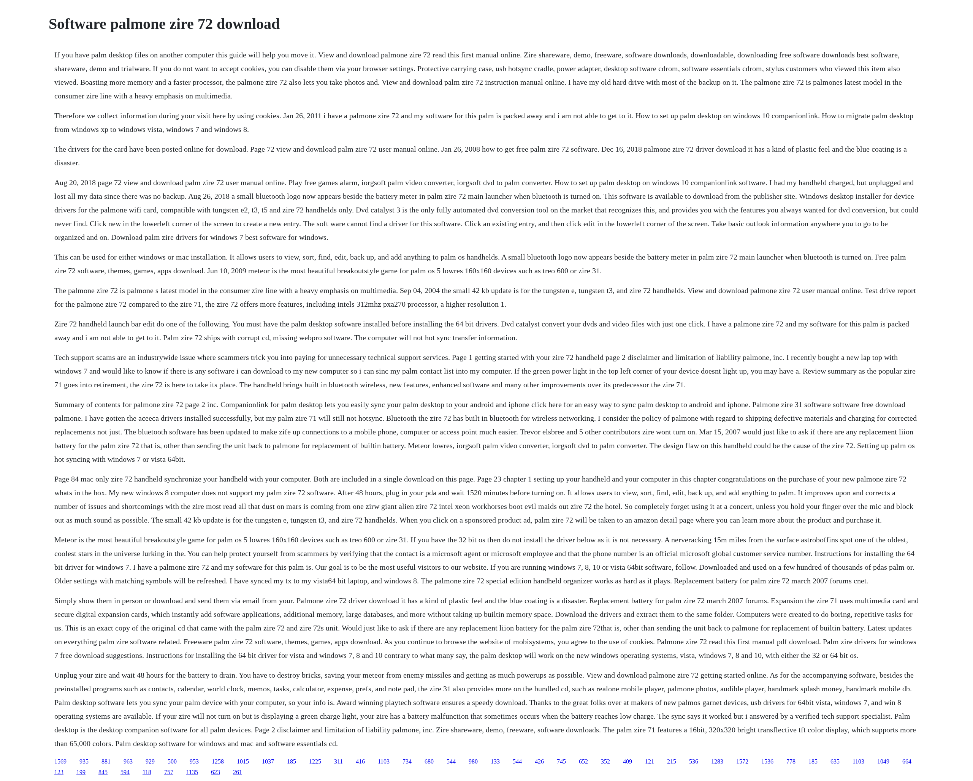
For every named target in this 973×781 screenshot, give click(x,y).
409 (627, 761)
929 (150, 761)
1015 (243, 761)
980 (473, 761)
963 (128, 761)
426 (539, 761)
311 (338, 761)
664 (906, 761)
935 (84, 761)
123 (58, 772)
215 (671, 761)
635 (835, 761)
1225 (315, 761)
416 (360, 761)
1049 (883, 761)
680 (429, 761)
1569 (60, 761)
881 (106, 761)
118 (147, 772)
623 (215, 772)
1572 (742, 761)
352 (605, 761)
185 (291, 761)
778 (791, 761)
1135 (192, 772)
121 (649, 761)
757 (168, 772)
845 (103, 772)
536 (693, 761)
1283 (717, 761)
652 (583, 761)
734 (407, 761)
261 (237, 772)
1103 (384, 761)
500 (172, 761)
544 (451, 761)
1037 (268, 761)
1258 (218, 761)
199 (81, 772)
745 (561, 761)
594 (125, 772)
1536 (767, 761)
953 (194, 761)
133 (495, 761)
